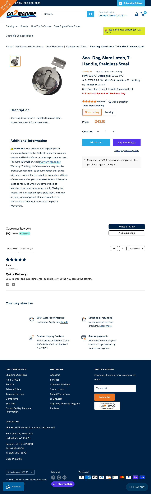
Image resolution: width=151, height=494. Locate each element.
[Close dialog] (116, 220)
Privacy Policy (40, 285)
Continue (75, 260)
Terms (50, 285)
